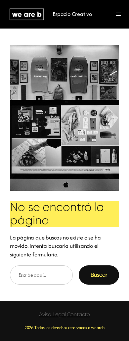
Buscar (99, 275)
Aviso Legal (52, 314)
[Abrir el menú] (118, 14)
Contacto (78, 314)
